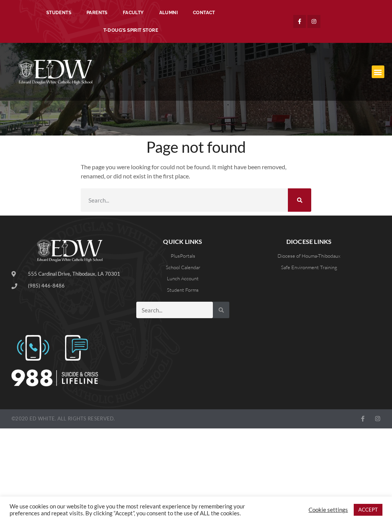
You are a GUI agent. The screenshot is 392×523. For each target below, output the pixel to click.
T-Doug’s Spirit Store (130, 30)
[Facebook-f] (299, 21)
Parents (97, 12)
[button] (378, 71)
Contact (204, 12)
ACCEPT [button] (368, 510)
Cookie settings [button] (328, 510)
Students (58, 12)
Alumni (168, 12)
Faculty (133, 12)
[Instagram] (313, 21)
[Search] (299, 200)
